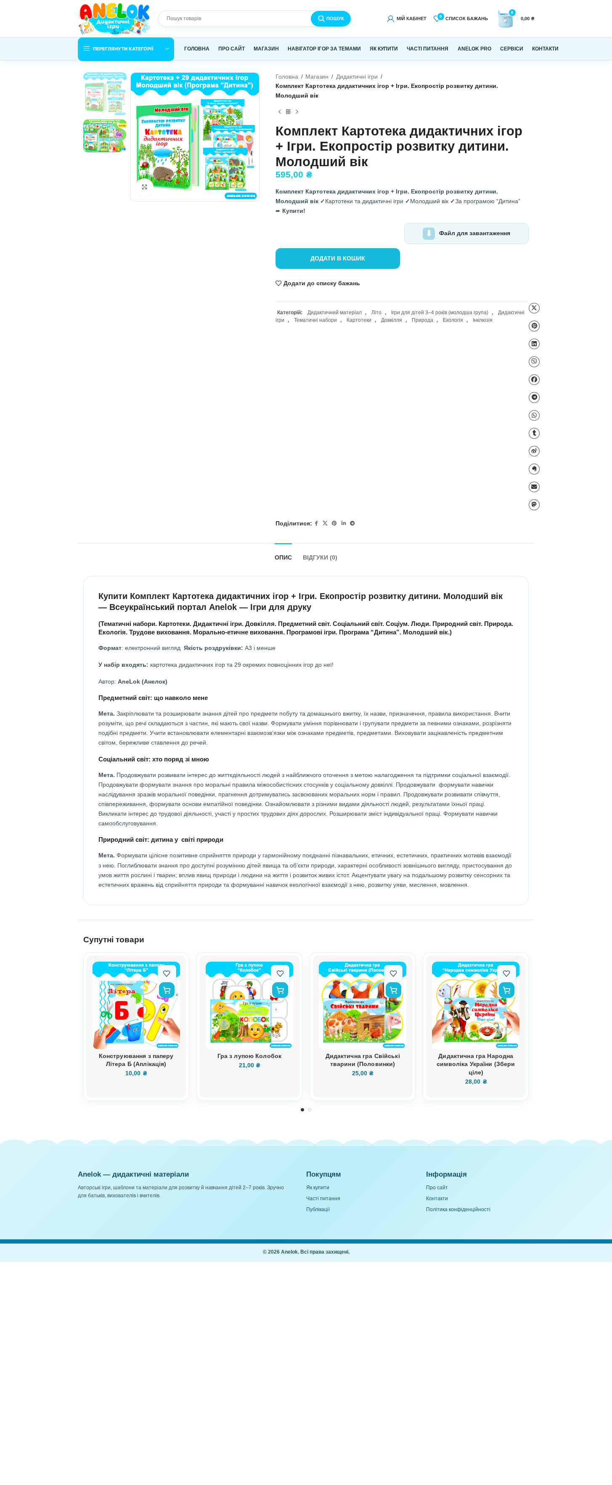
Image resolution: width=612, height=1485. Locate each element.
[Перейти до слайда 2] (310, 1110)
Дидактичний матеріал (334, 313)
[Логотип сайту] (114, 18)
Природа (422, 320)
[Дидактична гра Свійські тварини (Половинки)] (362, 1005)
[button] (167, 990)
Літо (376, 313)
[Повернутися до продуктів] (288, 112)
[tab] (283, 554)
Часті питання (323, 1198)
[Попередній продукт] (280, 112)
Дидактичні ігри (357, 77)
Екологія (453, 320)
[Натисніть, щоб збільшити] (144, 187)
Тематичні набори (315, 320)
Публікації (318, 1209)
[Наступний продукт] (297, 112)
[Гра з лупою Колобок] (249, 1005)
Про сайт (437, 1188)
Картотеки (359, 320)
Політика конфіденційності (458, 1209)
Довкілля (391, 320)
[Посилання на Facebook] (316, 524)
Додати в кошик (337, 258)
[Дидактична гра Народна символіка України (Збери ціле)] (475, 1005)
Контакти (437, 1198)
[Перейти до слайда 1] (303, 1110)
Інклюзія (483, 320)
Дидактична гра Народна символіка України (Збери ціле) (476, 1064)
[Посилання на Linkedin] (343, 524)
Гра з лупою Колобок (249, 1056)
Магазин (317, 77)
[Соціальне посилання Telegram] (352, 524)
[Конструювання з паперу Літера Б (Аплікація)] (136, 1005)
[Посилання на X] (325, 524)
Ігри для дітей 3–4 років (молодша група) (439, 313)
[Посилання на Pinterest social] (334, 524)
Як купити (317, 1188)
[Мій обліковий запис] (407, 18)
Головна (287, 77)
